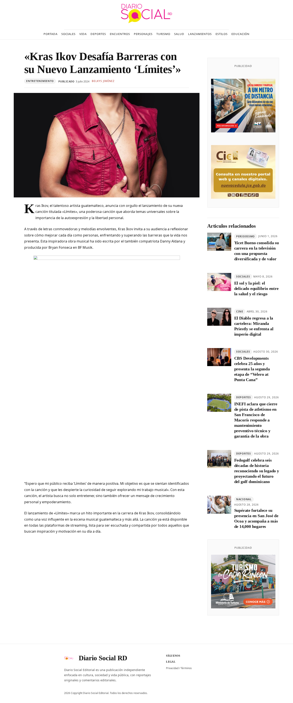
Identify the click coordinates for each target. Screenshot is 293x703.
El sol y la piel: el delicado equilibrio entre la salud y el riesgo (256, 288)
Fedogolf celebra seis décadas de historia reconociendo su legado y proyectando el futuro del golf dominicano (256, 471)
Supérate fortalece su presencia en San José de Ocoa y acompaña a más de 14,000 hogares (256, 518)
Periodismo (245, 236)
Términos (186, 668)
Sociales (243, 277)
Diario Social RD (103, 658)
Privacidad (172, 668)
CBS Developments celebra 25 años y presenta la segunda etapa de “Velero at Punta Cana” (252, 369)
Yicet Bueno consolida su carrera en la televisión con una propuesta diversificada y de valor (256, 251)
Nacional (244, 499)
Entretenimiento (40, 81)
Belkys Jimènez (103, 81)
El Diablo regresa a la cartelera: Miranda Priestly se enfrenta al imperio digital (253, 326)
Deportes (243, 397)
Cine (239, 311)
